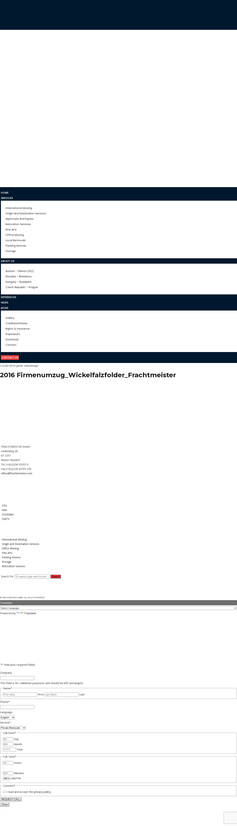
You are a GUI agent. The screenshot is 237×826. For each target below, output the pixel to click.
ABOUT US (7, 65)
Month (18, 744)
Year (20, 749)
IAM (4, 510)
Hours (18, 762)
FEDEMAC (8, 514)
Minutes (19, 773)
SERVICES (7, 87)
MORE (4, 148)
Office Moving (11, 120)
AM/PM (16, 778)
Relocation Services (15, 109)
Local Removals (12, 126)
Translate (30, 613)
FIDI (4, 505)
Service (5, 722)
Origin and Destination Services (22, 98)
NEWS (4, 143)
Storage (7, 137)
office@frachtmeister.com (16, 473)
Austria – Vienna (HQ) (15, 70)
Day (16, 739)
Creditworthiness (13, 159)
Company (6, 672)
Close (4, 804)
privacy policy (42, 792)
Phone (5, 702)
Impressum (8, 170)
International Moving (16, 93)
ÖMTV (5, 519)
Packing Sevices (11, 132)
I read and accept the (28, 792)
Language (6, 712)
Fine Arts (7, 115)
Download (8, 176)
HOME (5, 60)
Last (82, 694)
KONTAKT (7, 181)
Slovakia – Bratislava (15, 76)
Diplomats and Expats (16, 104)
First (41, 694)
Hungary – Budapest (15, 82)
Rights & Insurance (14, 165)
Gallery (6, 154)
